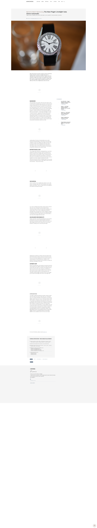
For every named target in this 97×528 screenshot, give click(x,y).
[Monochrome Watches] (29, 1)
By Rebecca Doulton (34, 18)
